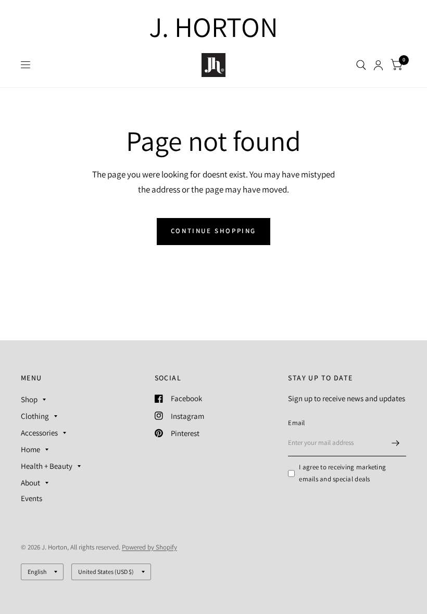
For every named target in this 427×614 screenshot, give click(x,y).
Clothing (35, 416)
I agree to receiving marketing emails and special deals (342, 473)
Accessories (39, 433)
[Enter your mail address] (395, 442)
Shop (29, 399)
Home (30, 449)
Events (31, 498)
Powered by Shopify (149, 547)
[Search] (361, 65)
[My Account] (378, 65)
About (30, 483)
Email (296, 422)
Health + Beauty (46, 466)
